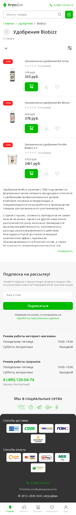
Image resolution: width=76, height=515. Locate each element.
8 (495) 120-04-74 (18, 379)
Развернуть (65, 251)
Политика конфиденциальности (38, 489)
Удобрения (25, 23)
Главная (8, 23)
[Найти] (59, 14)
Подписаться (38, 306)
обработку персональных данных (38, 318)
